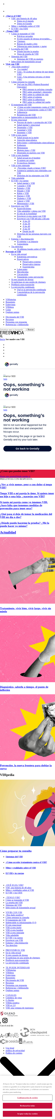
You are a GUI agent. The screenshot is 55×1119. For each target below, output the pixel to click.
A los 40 (26, 226)
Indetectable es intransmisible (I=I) (26, 117)
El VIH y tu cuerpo (19, 180)
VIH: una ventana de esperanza (20, 1008)
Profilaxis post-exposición (22, 284)
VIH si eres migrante (20, 165)
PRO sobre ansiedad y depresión (37, 92)
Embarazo (21, 145)
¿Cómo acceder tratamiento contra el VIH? (36, 107)
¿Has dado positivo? (20, 66)
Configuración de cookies (27, 1098)
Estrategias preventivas (27, 257)
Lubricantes (22, 269)
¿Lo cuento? (22, 69)
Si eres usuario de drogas (22, 279)
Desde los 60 (28, 231)
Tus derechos (17, 246)
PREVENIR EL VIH (15, 950)
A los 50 (26, 229)
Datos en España (24, 23)
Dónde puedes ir (23, 476)
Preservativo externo (32, 262)
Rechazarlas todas (27, 1106)
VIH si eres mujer (19, 135)
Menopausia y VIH (25, 203)
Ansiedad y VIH (24, 130)
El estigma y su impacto (27, 241)
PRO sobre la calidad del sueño (36, 102)
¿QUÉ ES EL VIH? (15, 885)
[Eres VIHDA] (12, 334)
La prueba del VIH (19, 49)
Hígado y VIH (23, 191)
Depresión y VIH (24, 127)
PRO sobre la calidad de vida (36, 94)
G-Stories (10, 1000)
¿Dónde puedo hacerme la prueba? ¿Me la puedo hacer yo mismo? (24, 524)
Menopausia (22, 148)
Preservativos (23, 259)
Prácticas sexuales (25, 36)
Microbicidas (22, 272)
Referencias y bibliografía (17, 324)
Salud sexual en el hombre (28, 158)
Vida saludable (17, 178)
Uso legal (10, 1048)
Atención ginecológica (27, 140)
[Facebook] (6, 4)
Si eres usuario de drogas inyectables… (34, 39)
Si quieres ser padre (25, 160)
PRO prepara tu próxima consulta (37, 89)
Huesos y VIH (23, 196)
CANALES (11, 995)
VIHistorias (11, 299)
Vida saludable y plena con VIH (31, 211)
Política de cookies (14, 1053)
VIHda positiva (12, 1003)
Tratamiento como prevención (30, 277)
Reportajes (10, 302)
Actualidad (8, 532)
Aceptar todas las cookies (27, 1114)
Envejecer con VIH (20, 206)
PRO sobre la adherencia (34, 99)
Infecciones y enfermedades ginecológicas (35, 142)
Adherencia (22, 112)
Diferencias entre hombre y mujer (32, 46)
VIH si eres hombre (20, 155)
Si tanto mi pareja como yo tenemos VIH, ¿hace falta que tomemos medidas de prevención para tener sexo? (24, 505)
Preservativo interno (31, 264)
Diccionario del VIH (15, 317)
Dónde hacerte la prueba (28, 51)
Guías (8, 309)
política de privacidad (15, 1050)
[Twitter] (7, 347)
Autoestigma (22, 244)
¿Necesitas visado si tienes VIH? (31, 168)
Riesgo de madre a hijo (27, 44)
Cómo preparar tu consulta (23, 82)
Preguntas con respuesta (16, 322)
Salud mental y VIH (26, 183)
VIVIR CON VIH (14, 912)
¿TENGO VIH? (13, 897)
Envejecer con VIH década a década (33, 218)
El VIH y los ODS (19, 28)
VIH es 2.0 (11, 1005)
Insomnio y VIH (24, 132)
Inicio (2, 339)
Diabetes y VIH (24, 198)
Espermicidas (28, 267)
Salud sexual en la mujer (28, 137)
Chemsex (21, 41)
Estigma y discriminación (22, 239)
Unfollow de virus (14, 998)
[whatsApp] (7, 353)
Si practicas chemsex (26, 163)
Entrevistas (10, 304)
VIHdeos (10, 307)
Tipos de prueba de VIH (27, 54)
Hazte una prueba (8, 476)
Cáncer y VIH (23, 201)
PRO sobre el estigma (32, 97)
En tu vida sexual (19, 254)
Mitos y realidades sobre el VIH (25, 26)
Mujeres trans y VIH (26, 150)
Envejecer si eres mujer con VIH (31, 216)
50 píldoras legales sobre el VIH (31, 249)
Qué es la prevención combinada (31, 289)
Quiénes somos (12, 312)
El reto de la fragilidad (27, 213)
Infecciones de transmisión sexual (26, 61)
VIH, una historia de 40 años (24, 18)
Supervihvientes (24, 208)
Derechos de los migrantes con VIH (33, 175)
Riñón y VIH (23, 193)
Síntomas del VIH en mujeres (30, 59)
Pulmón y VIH (23, 188)
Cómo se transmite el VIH (23, 34)
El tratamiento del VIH (21, 104)
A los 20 (26, 221)
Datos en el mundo (25, 21)
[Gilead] (9, 1016)
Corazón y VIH (24, 186)
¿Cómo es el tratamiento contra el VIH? (34, 110)
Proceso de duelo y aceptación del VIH (34, 122)
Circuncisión (22, 274)
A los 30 (26, 224)
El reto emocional (19, 120)
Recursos (10, 319)
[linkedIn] (7, 350)
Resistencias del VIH (26, 115)
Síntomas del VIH (19, 56)
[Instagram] (9, 11)
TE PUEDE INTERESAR (18, 967)
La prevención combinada (22, 287)
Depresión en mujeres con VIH (31, 153)
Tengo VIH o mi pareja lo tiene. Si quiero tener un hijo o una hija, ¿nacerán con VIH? (27, 495)
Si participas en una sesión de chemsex (28, 282)
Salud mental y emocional (28, 125)
